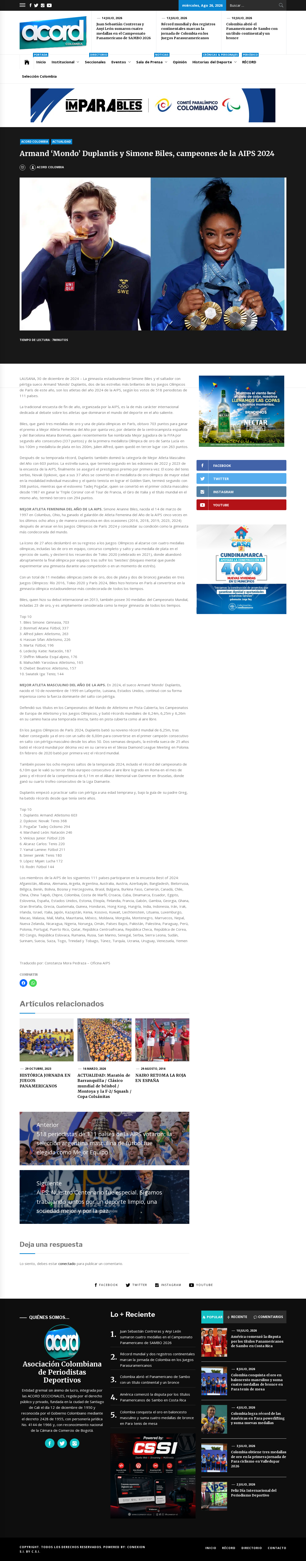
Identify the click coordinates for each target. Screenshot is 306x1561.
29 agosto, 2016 (153, 1069)
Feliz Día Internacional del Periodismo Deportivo (253, 1492)
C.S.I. (36, 1552)
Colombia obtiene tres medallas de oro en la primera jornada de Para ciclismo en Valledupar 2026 (258, 1459)
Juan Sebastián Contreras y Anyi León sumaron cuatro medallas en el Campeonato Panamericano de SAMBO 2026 (123, 31)
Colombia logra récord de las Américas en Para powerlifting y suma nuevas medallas (258, 1418)
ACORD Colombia (50, 167)
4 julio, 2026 (245, 1407)
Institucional (63, 61)
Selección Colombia (39, 76)
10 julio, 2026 (242, 18)
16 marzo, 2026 (94, 1069)
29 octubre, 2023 (38, 1069)
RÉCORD (250, 59)
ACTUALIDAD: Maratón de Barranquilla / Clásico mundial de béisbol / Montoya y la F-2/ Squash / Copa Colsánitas (104, 1086)
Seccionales (96, 59)
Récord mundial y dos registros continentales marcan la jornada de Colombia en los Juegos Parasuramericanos (188, 31)
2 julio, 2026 (245, 1484)
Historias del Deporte (215, 59)
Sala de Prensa (152, 59)
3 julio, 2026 (245, 1446)
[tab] (212, 1317)
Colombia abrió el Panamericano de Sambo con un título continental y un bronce (252, 31)
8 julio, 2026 (245, 1369)
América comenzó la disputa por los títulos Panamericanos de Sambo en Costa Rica (155, 1397)
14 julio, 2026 (112, 18)
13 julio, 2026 (177, 18)
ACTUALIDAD (61, 142)
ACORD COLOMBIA (34, 142)
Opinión (180, 61)
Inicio (40, 59)
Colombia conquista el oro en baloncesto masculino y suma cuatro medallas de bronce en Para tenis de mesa (157, 1418)
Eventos (118, 61)
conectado (67, 1263)
